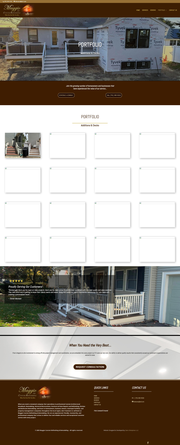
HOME (138, 10)
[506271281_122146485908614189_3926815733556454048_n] (67, 203)
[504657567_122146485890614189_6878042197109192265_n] (22, 203)
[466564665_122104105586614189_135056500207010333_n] (157, 203)
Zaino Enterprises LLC (131, 430)
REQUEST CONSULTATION (90, 366)
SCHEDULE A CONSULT (66, 95)
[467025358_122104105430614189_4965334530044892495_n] (22, 157)
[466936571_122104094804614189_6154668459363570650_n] (157, 169)
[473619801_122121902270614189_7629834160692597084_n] (67, 134)
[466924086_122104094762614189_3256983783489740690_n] (67, 169)
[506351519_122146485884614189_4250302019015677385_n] (112, 203)
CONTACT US (173, 10)
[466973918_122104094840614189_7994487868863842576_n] (157, 134)
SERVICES (145, 10)
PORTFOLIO (161, 10)
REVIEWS (153, 10)
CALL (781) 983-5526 (114, 95)
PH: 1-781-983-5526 (138, 398)
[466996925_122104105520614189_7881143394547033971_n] (112, 238)
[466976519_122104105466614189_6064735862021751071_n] (157, 238)
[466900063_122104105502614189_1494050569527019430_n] (22, 238)
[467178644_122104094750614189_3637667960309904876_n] (112, 134)
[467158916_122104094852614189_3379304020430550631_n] (22, 169)
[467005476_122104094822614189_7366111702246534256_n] (112, 169)
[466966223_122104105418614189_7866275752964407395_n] (67, 238)
